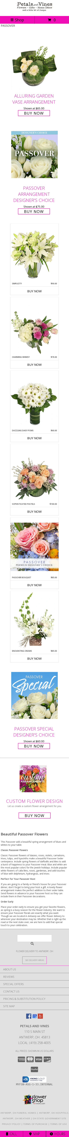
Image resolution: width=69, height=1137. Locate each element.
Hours (59, 1134)
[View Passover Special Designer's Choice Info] (34, 695)
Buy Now (34, 113)
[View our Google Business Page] (34, 1018)
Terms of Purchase (35, 1124)
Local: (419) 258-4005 (34, 1043)
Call (12, 1134)
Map (36, 1134)
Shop (19, 19)
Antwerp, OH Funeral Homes (18, 1112)
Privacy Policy (11, 1124)
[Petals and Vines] (34, 11)
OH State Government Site (49, 1118)
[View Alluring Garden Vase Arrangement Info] (34, 62)
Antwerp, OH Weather (16, 1118)
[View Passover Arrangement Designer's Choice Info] (34, 154)
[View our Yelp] (40, 1018)
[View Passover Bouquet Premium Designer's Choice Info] (34, 547)
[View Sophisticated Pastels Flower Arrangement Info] (34, 473)
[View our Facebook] (28, 1018)
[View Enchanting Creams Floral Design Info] (34, 620)
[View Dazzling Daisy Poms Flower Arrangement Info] (34, 400)
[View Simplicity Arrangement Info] (34, 253)
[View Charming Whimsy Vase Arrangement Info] (34, 326)
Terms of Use (58, 1124)
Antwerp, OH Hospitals (54, 1112)
